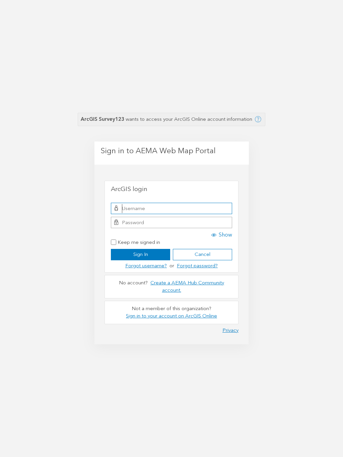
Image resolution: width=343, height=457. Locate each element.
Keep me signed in (139, 243)
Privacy (230, 330)
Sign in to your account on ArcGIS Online (171, 316)
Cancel (202, 254)
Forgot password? (197, 265)
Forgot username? (146, 265)
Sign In (140, 254)
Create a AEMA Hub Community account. (187, 286)
